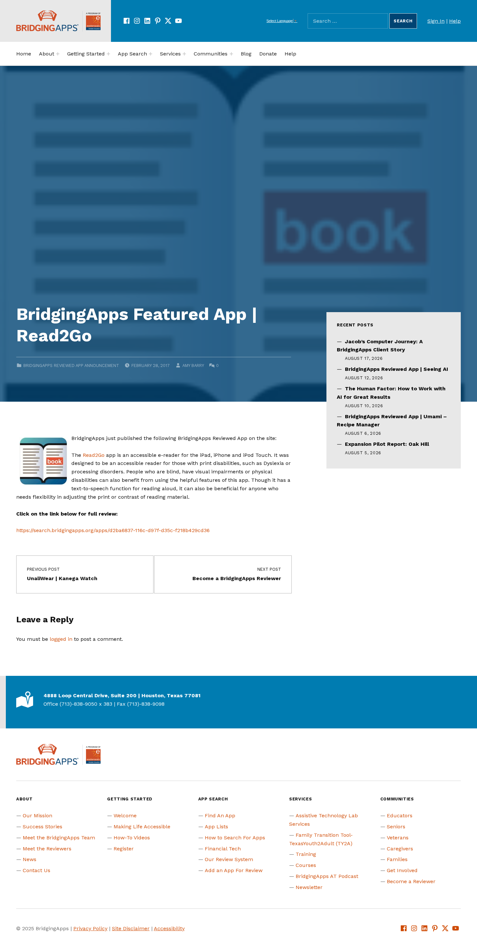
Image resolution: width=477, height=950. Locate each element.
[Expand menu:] (57, 53)
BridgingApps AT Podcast (327, 876)
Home (23, 54)
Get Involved (402, 870)
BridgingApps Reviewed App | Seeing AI (396, 369)
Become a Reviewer (411, 881)
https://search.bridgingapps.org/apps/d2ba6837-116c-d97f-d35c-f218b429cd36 (113, 530)
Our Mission (37, 815)
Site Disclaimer (131, 928)
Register (124, 849)
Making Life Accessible (142, 826)
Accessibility (169, 928)
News (29, 859)
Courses (306, 865)
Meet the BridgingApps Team (59, 837)
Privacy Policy (90, 928)
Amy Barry (193, 365)
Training (306, 854)
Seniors (396, 826)
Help (455, 21)
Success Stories (42, 826)
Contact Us (36, 870)
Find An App (220, 815)
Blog (246, 54)
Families (397, 859)
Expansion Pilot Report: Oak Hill (387, 444)
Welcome (125, 815)
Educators (399, 815)
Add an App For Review (234, 870)
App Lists (216, 826)
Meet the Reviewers (47, 849)
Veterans (398, 837)
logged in (61, 639)
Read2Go (93, 455)
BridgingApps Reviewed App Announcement (71, 365)
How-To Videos (132, 837)
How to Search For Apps (235, 837)
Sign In (436, 21)
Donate (268, 54)
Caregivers (400, 849)
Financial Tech (223, 849)
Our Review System (229, 859)
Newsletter (309, 887)
